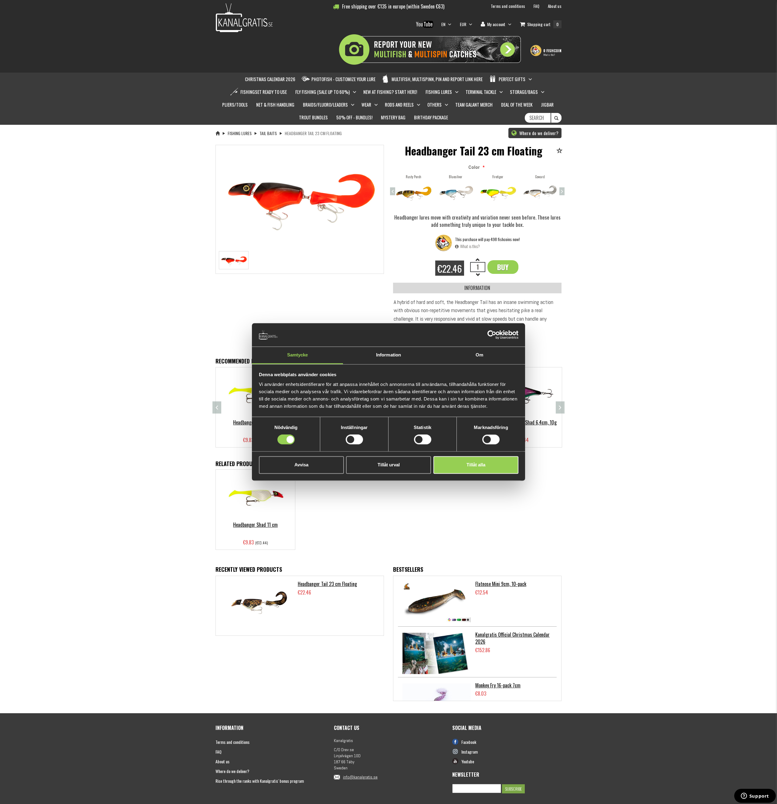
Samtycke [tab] (297, 354)
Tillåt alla (476, 464)
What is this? (549, 54)
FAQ (218, 751)
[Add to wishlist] (560, 151)
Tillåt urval (389, 464)
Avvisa (301, 464)
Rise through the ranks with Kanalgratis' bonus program (259, 781)
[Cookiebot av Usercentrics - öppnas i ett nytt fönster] (491, 334)
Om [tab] (479, 354)
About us (222, 761)
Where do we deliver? (538, 133)
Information (477, 287)
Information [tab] (388, 354)
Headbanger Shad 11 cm (255, 524)
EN (443, 24)
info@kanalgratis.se (360, 777)
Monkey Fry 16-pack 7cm (498, 685)
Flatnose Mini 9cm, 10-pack (500, 584)
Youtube (467, 761)
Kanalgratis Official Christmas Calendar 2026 (512, 638)
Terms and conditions (232, 742)
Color (474, 167)
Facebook (468, 742)
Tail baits (268, 133)
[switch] (354, 440)
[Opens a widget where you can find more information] (755, 796)
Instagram (469, 751)
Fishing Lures (240, 133)
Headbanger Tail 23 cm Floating (327, 584)
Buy (503, 266)
